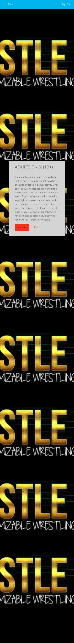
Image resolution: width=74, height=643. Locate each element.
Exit (36, 227)
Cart (68, 4)
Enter (22, 227)
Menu (10, 4)
